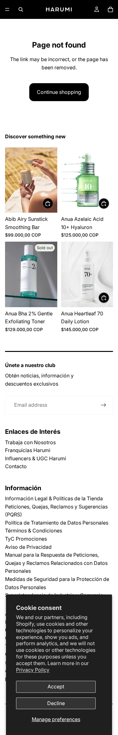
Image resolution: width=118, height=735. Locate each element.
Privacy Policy (32, 670)
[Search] (21, 9)
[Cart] (110, 9)
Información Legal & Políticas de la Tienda (54, 498)
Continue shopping (59, 92)
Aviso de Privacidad (28, 547)
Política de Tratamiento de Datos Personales (56, 523)
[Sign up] (103, 405)
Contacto (16, 466)
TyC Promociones (26, 539)
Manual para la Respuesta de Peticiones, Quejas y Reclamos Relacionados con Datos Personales (56, 563)
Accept (56, 686)
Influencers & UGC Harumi (35, 458)
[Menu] (7, 9)
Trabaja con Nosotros (30, 442)
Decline (56, 703)
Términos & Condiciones (33, 530)
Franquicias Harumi (27, 450)
